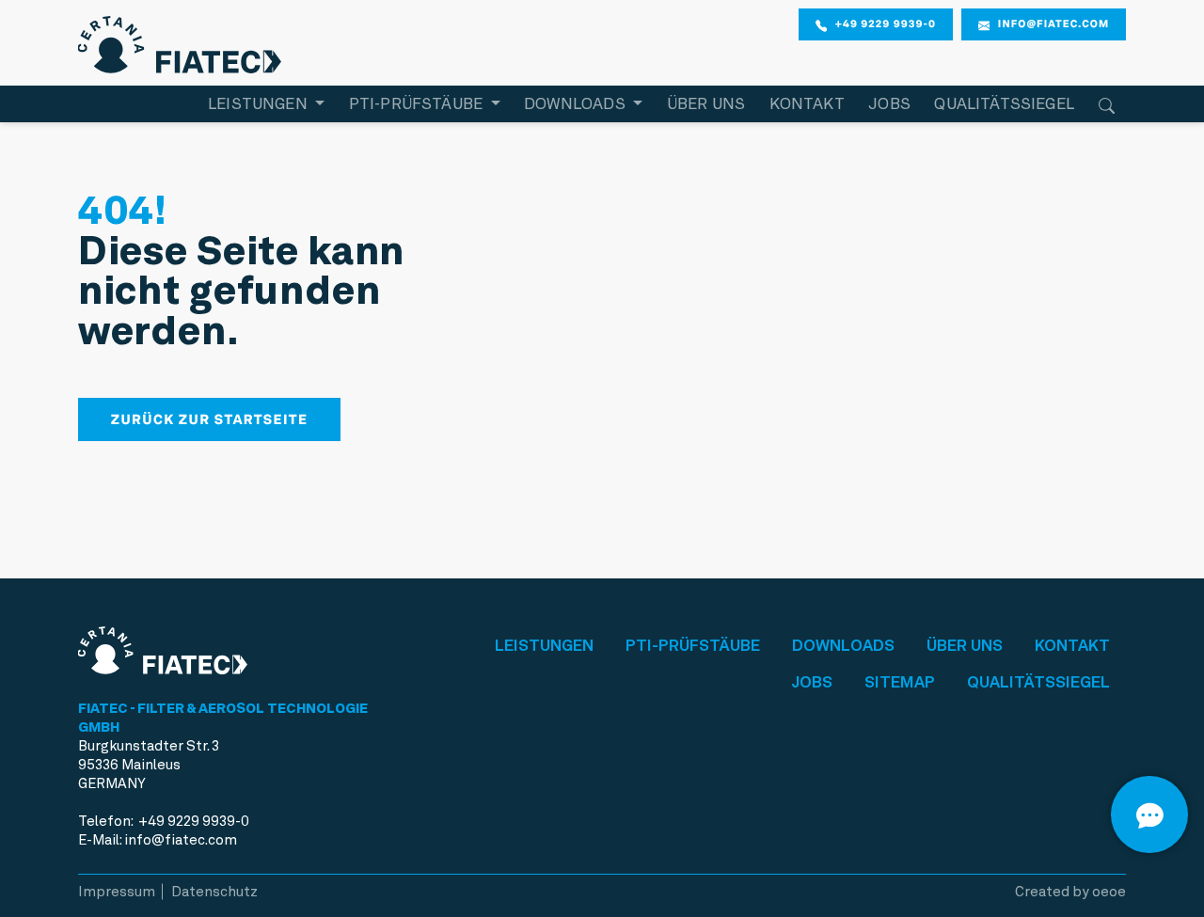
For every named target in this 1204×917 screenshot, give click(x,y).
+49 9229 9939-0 (885, 23)
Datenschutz (214, 891)
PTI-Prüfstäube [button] (418, 103)
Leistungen (544, 645)
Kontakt (807, 103)
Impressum (116, 891)
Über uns (706, 103)
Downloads (843, 645)
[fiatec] (179, 40)
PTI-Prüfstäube (693, 645)
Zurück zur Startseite (210, 419)
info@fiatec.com (1053, 23)
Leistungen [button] (259, 103)
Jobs (889, 103)
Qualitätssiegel (1004, 103)
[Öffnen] (1149, 814)
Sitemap (899, 681)
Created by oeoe (1070, 891)
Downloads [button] (576, 103)
